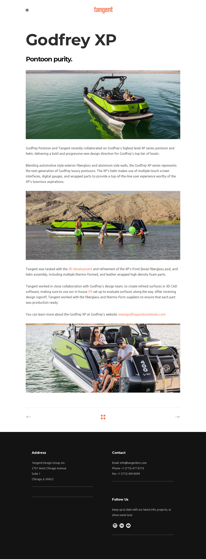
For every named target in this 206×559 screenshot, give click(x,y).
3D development (80, 269)
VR (90, 291)
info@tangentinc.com (133, 462)
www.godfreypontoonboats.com (142, 314)
